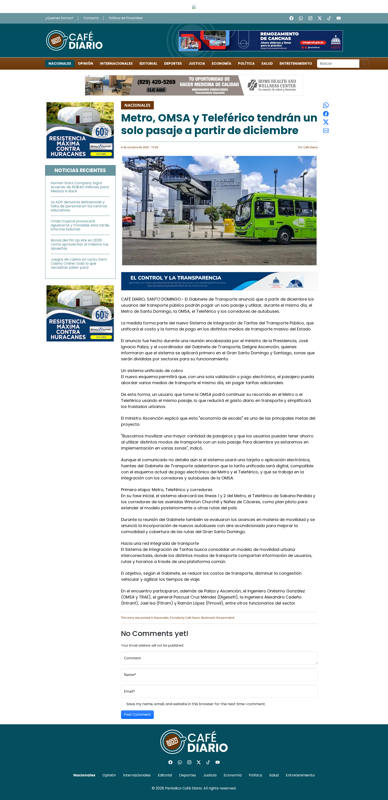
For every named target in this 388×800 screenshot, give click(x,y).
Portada (175, 618)
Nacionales (59, 63)
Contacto (91, 18)
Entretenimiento (296, 63)
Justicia (197, 63)
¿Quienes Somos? (59, 18)
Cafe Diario (310, 147)
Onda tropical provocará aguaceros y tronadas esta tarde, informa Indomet (80, 225)
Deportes (173, 63)
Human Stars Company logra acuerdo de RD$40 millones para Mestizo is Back (80, 187)
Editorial (148, 63)
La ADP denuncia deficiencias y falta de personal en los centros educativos (79, 206)
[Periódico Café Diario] (74, 40)
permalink (227, 618)
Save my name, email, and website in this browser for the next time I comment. (196, 704)
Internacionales (116, 63)
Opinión (85, 63)
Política (246, 63)
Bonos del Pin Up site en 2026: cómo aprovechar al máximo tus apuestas (79, 244)
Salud (267, 63)
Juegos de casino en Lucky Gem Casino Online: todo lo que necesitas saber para (79, 263)
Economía (221, 63)
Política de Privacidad (125, 18)
